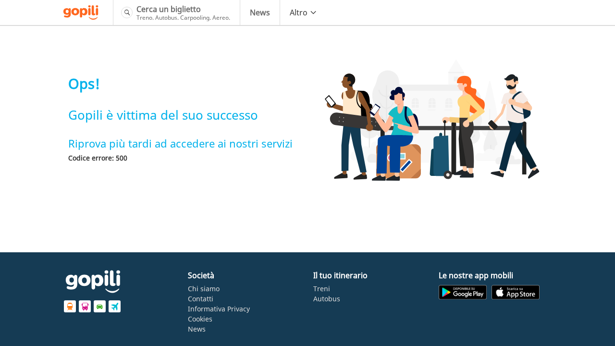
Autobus (326, 298)
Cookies (200, 318)
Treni (321, 288)
